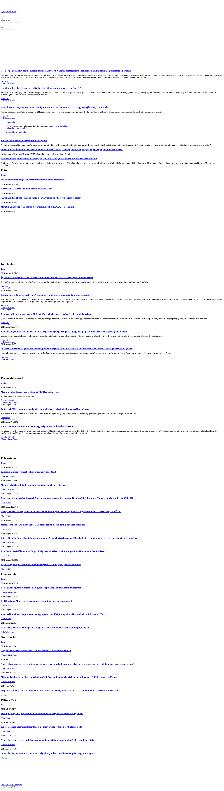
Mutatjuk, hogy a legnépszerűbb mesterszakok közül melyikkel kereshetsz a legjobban (42, 713)
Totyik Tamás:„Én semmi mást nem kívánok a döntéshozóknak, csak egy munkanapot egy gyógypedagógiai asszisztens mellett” (62, 149)
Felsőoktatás (5, 418)
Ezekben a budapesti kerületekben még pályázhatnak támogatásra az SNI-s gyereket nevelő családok (49, 158)
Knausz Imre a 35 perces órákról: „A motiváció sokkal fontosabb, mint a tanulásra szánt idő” (45, 295)
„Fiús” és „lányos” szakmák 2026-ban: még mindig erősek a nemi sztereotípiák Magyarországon (47, 753)
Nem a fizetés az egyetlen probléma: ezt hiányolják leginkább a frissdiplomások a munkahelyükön (48, 740)
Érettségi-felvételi (7, 400)
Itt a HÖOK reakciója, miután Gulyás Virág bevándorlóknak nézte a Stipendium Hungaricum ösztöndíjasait (53, 551)
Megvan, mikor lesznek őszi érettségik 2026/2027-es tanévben (30, 392)
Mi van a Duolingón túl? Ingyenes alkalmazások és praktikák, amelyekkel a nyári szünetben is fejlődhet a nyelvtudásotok (59, 677)
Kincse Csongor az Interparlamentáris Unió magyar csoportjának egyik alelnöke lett (41, 727)
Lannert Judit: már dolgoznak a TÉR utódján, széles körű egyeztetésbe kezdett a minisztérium (46, 314)
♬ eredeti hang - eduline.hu (16, 132)
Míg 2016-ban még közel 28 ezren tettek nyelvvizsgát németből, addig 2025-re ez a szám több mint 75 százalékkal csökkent (59, 690)
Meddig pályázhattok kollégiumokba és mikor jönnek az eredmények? (34, 485)
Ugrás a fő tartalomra (8, 12)
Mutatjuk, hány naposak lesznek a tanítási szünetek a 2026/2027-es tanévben (37, 207)
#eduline (65, 126)
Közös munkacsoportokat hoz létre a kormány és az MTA (28, 472)
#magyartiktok (20, 128)
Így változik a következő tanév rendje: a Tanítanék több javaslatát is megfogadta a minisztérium (47, 277)
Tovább (4, 175)
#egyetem (58, 126)
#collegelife (10, 128)
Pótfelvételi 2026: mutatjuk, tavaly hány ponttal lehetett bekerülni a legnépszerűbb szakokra (45, 409)
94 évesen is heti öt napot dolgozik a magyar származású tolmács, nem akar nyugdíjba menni (45, 627)
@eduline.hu (10, 122)
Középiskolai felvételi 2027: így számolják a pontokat (26, 188)
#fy (27, 128)
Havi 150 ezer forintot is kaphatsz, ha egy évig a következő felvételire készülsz (38, 426)
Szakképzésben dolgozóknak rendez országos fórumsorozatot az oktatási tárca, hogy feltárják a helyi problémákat (55, 107)
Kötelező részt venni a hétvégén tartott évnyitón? (24, 140)
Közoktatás (5, 81)
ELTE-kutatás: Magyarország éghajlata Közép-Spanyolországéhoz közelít (36, 601)
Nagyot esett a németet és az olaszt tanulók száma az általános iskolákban (36, 650)
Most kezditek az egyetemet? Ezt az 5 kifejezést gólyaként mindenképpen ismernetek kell (43, 525)
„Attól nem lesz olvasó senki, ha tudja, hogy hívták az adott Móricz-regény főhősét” (41, 88)
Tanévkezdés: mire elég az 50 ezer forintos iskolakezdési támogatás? (33, 179)
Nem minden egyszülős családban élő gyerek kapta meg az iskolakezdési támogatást (41, 588)
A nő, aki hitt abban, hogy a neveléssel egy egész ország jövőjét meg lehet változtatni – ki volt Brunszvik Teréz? (54, 614)
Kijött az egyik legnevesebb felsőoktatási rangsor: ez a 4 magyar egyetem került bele (41, 564)
